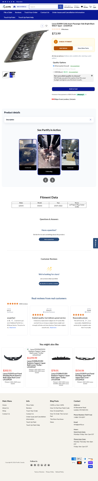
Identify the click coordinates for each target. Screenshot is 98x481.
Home (4, 405)
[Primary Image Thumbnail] (6, 75)
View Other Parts (83, 48)
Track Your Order (31, 12)
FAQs (4, 411)
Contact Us (45, 12)
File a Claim (8, 12)
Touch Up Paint (9, 17)
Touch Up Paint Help (26, 17)
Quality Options (59, 62)
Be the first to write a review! (49, 283)
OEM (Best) (66, 72)
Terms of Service (39, 472)
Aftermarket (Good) (66, 66)
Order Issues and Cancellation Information (68, 12)
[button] (12, 320)
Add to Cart (73, 89)
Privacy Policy (50, 472)
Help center (19, 1)
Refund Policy (60, 472)
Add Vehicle (63, 48)
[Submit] (60, 7)
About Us (5, 408)
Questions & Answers (49, 219)
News (52, 422)
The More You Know (56, 419)
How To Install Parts (56, 411)
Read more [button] (12, 327)
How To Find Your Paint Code (59, 408)
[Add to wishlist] (46, 26)
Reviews (18, 12)
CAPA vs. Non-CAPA (57, 405)
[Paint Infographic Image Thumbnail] (12, 75)
